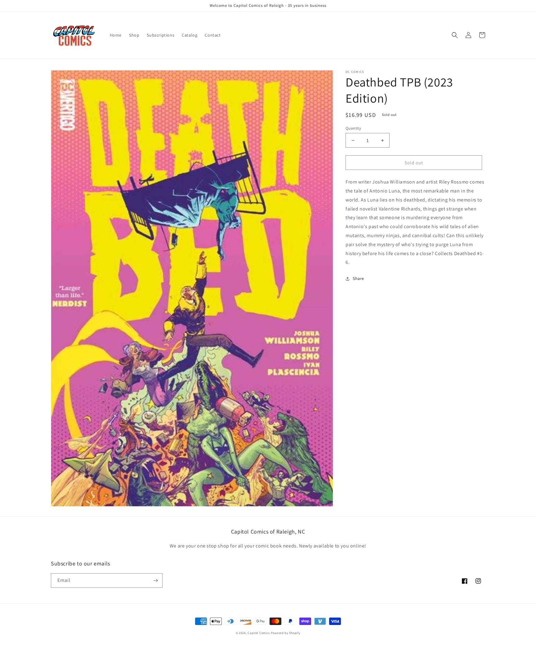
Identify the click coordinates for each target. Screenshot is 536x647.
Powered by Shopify (286, 633)
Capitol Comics (259, 633)
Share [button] (358, 278)
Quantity (353, 128)
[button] (455, 35)
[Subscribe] (155, 580)
